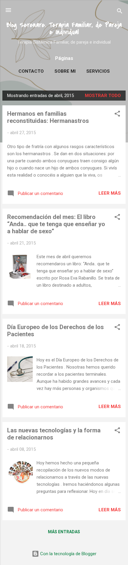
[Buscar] (119, 12)
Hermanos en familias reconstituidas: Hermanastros (48, 117)
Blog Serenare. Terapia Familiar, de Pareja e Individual (64, 28)
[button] (117, 114)
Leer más (110, 193)
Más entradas (64, 531)
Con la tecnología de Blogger (67, 553)
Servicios (98, 71)
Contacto (31, 71)
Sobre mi (65, 71)
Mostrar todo (103, 95)
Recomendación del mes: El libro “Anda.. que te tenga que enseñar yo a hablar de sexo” (56, 224)
